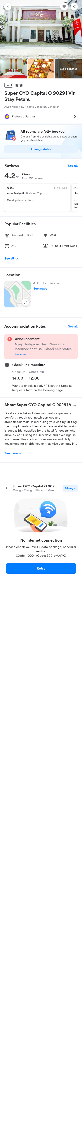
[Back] (7, 6)
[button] (17, 294)
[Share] (74, 6)
